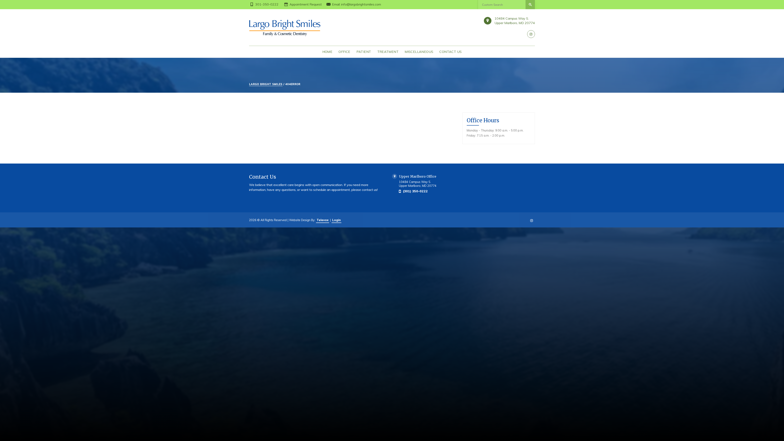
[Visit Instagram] (531, 34)
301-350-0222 (266, 4)
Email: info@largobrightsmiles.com (356, 4)
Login (336, 220)
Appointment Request (306, 4)
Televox (323, 220)
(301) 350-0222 (415, 191)
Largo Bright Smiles (266, 84)
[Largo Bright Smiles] (292, 28)
